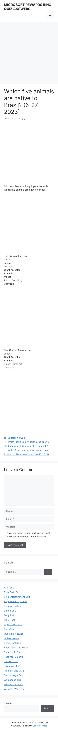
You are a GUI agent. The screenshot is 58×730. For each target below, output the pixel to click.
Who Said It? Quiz (13, 684)
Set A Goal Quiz (12, 643)
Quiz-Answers (11, 638)
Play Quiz (9, 629)
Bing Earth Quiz (12, 592)
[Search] (48, 572)
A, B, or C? (10, 587)
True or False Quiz (14, 670)
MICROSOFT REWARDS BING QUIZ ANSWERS (27, 7)
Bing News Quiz (12, 606)
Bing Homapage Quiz (15, 601)
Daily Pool (9, 620)
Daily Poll (9, 615)
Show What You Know (16, 647)
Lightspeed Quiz (13, 624)
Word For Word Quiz (15, 689)
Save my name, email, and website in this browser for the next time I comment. (29, 535)
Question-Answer (13, 633)
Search (8, 703)
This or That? (11, 661)
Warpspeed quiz (12, 680)
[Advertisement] (29, 53)
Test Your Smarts (13, 656)
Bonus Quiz (10, 610)
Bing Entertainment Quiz (17, 597)
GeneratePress (40, 725)
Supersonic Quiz (16, 437)
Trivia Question (12, 666)
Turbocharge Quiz (13, 675)
